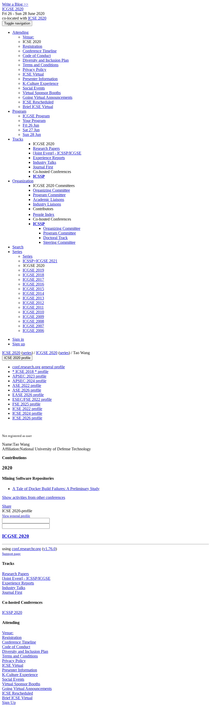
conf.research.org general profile (38, 367)
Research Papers (46, 148)
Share (6, 506)
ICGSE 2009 (33, 316)
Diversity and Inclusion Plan (46, 60)
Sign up (18, 344)
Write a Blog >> (15, 4)
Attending (20, 32)
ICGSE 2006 (33, 330)
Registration (32, 46)
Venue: (28, 37)
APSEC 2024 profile (29, 381)
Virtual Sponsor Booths (42, 93)
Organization (22, 181)
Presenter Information (40, 79)
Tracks (17, 139)
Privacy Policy (34, 69)
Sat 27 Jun (31, 130)
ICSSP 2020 (12, 612)
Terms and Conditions (40, 65)
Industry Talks (44, 162)
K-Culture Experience (40, 83)
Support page (11, 554)
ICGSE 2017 (33, 279)
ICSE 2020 (37, 18)
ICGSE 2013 (33, 298)
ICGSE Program (36, 116)
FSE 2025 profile (26, 404)
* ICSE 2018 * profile (30, 371)
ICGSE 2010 (33, 312)
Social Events (34, 88)
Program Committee (49, 195)
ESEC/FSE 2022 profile (32, 399)
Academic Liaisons (48, 199)
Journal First (43, 167)
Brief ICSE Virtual (38, 106)
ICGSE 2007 (33, 326)
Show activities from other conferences (33, 497)
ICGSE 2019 (33, 270)
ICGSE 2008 (33, 321)
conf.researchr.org (26, 549)
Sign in (18, 339)
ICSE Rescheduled (38, 102)
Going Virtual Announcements (47, 97)
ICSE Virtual (33, 74)
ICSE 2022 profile (27, 409)
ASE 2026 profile (26, 390)
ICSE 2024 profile (27, 413)
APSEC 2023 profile (29, 376)
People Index (43, 214)
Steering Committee (59, 242)
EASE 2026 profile (28, 395)
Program (19, 111)
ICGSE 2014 (33, 293)
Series (27, 256)
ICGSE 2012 (33, 302)
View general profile (16, 516)
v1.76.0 (49, 549)
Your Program (34, 120)
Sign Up (9, 702)
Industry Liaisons (47, 204)
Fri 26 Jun (31, 125)
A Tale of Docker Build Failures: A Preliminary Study (56, 488)
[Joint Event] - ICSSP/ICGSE (57, 153)
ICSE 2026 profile (27, 418)
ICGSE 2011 (33, 307)
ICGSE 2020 (46, 353)
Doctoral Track (55, 237)
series (27, 353)
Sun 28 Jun (32, 134)
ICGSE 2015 (33, 289)
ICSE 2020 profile (17, 358)
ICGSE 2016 (33, 284)
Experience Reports (49, 158)
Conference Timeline (40, 51)
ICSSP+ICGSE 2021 (40, 261)
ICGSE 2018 (33, 275)
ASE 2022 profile (26, 385)
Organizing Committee (51, 190)
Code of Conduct (37, 55)
